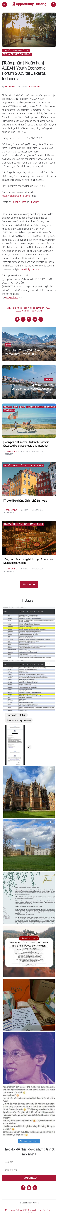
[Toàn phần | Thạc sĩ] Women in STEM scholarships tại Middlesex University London (32, 388)
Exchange (17, 308)
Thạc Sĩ (40, 465)
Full (48, 308)
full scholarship (22, 311)
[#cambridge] (29, 845)
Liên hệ (29, 1212)
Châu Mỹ (7, 407)
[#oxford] (29, 792)
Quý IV (22, 407)
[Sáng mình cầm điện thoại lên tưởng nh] (29, 898)
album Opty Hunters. (29, 269)
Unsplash (34, 201)
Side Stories (48, 1210)
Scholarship (37, 311)
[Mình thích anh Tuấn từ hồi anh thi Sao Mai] (29, 1058)
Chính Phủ (17, 465)
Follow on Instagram (30, 1141)
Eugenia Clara (19, 201)
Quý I (27, 51)
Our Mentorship (34, 1210)
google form (11, 297)
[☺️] (29, 1111)
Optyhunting (10, 87)
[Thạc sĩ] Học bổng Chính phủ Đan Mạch (25, 500)
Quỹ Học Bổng (17, 51)
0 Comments (34, 87)
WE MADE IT (21, 1210)
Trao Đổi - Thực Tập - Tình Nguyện (17, 54)
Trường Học (9, 410)
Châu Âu (7, 465)
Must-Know (10, 1210)
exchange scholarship (34, 308)
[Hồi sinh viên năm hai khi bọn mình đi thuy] (29, 951)
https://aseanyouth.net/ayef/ (17, 195)
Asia (9, 308)
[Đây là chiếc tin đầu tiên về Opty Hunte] (29, 685)
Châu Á (6, 51)
